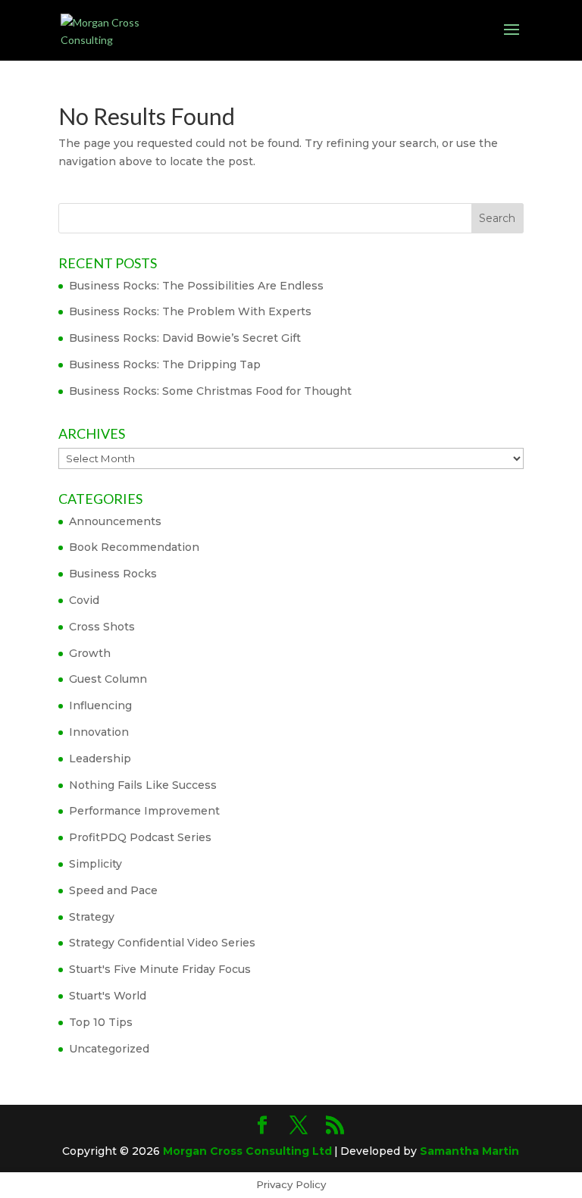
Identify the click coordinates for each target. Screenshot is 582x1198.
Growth (90, 653)
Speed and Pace (113, 890)
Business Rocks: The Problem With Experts (190, 311)
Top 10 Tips (101, 1022)
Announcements (115, 521)
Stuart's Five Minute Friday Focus (160, 969)
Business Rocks (113, 573)
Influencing (100, 705)
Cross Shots (102, 626)
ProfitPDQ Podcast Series (140, 837)
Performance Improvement (144, 811)
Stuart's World (107, 996)
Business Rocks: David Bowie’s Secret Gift (185, 338)
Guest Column (108, 679)
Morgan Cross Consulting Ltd (247, 1151)
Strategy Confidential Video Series (162, 942)
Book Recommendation (134, 547)
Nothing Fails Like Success (143, 785)
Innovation (99, 732)
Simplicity (95, 864)
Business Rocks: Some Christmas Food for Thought (210, 391)
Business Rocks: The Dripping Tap (165, 364)
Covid (84, 600)
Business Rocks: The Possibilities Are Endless (196, 285)
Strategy (91, 917)
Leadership (100, 758)
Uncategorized (109, 1049)
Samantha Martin (469, 1151)
